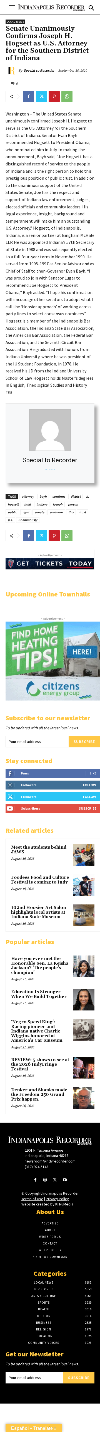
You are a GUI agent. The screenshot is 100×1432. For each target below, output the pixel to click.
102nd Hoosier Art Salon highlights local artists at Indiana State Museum (38, 912)
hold (27, 504)
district (76, 496)
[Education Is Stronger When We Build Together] (83, 999)
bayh (43, 496)
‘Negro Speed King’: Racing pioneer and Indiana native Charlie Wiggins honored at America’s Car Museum (36, 1031)
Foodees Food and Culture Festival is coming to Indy (40, 880)
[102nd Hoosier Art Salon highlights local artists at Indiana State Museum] (83, 915)
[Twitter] (41, 96)
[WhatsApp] (66, 96)
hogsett (13, 504)
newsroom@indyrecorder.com (50, 1161)
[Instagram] (45, 1180)
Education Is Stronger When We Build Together (39, 994)
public (12, 512)
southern (56, 512)
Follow (89, 785)
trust (82, 512)
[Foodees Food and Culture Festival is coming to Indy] (83, 885)
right (25, 512)
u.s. (10, 520)
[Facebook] (28, 96)
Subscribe (84, 741)
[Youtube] (64, 1180)
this (71, 512)
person (73, 504)
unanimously (27, 520)
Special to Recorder (39, 70)
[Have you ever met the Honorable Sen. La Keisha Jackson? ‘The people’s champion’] (83, 966)
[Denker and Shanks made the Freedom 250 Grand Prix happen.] (83, 1098)
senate (39, 512)
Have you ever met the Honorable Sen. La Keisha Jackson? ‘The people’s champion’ (39, 965)
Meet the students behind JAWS (38, 850)
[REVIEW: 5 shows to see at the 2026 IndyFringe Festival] (83, 1068)
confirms (58, 496)
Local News (15, 21)
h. (87, 496)
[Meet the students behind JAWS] (83, 855)
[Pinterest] (54, 96)
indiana (41, 504)
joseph (57, 504)
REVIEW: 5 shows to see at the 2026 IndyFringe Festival (40, 1064)
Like (93, 773)
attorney (28, 496)
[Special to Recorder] (12, 70)
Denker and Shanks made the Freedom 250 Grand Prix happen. (39, 1094)
